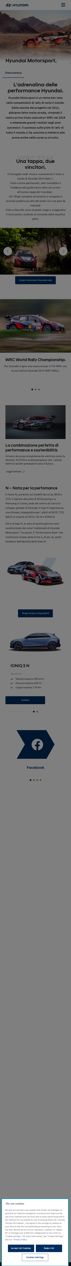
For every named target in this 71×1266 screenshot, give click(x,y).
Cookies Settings (35, 1257)
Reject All (49, 1248)
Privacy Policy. (20, 1239)
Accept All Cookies (21, 1248)
